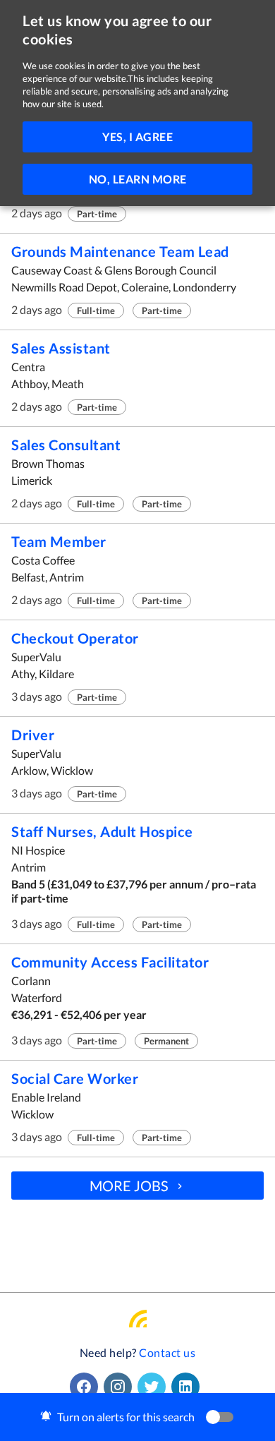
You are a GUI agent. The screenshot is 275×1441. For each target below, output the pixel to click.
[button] (137, 1417)
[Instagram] (121, 1387)
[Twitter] (154, 1387)
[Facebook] (87, 1387)
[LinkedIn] (188, 1387)
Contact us (167, 1352)
